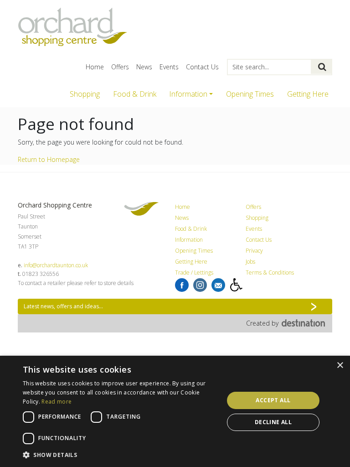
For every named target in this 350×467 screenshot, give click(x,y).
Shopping (85, 94)
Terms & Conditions (270, 272)
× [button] (339, 365)
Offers (120, 66)
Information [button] (188, 94)
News (144, 66)
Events (169, 66)
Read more (56, 401)
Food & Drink (134, 94)
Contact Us (202, 66)
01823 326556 (40, 274)
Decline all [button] (273, 422)
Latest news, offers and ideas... (63, 306)
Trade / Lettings (194, 272)
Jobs (250, 261)
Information (189, 240)
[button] (120, 454)
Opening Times (250, 94)
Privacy (254, 250)
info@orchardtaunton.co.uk (56, 265)
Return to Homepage (49, 159)
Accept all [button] (273, 400)
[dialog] (175, 411)
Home (95, 66)
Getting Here (308, 94)
